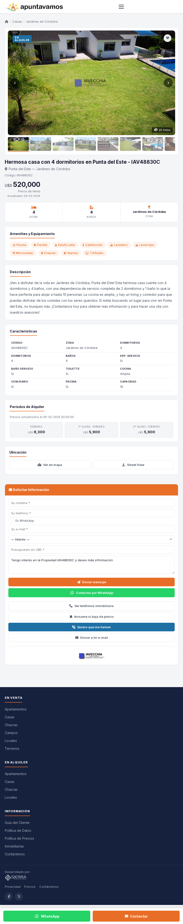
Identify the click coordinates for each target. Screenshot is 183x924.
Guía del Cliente (17, 823)
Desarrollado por (18, 872)
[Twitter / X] (19, 897)
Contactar (139, 916)
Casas (17, 21)
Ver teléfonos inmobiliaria (94, 606)
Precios (30, 886)
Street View (135, 465)
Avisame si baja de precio (94, 616)
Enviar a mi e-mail (94, 637)
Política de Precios (19, 838)
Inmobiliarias (14, 846)
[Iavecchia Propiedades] (91, 655)
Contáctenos (15, 854)
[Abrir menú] (121, 6)
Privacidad (12, 886)
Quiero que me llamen (94, 627)
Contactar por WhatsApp (94, 593)
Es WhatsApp (24, 520)
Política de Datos (18, 830)
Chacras (11, 725)
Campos (11, 733)
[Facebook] (9, 897)
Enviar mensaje (94, 582)
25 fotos (164, 130)
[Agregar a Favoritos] (167, 38)
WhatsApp (50, 916)
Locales (11, 741)
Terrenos (12, 748)
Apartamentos (15, 709)
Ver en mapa (52, 465)
